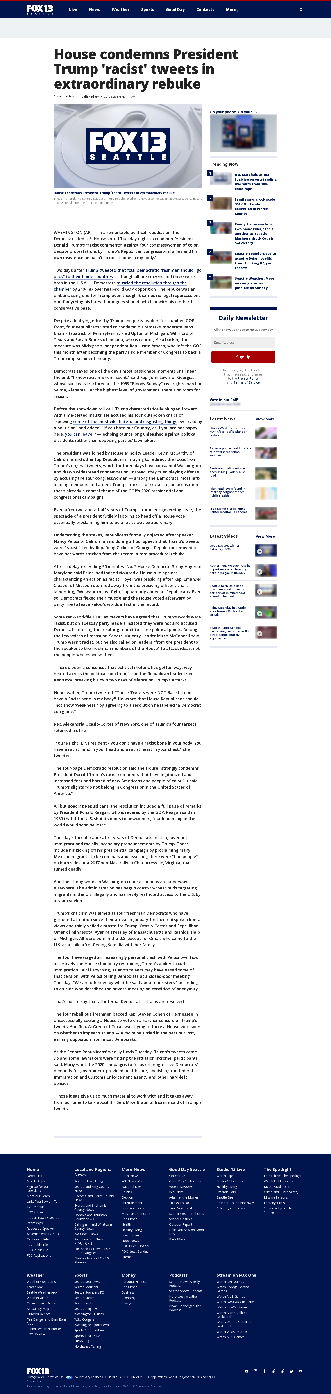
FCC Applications (39, 1255)
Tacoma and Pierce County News (94, 1198)
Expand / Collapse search (301, 9)
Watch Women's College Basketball (234, 1324)
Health (126, 1224)
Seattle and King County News (91, 1188)
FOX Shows (35, 1212)
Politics (127, 1192)
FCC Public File (37, 1244)
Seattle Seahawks (87, 1281)
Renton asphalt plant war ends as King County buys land (227, 471)
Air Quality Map (38, 1308)
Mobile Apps (36, 1181)
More (231, 9)
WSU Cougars (84, 1319)
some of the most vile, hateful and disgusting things (125, 421)
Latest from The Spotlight (283, 1176)
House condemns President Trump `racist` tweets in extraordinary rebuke (114, 193)
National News (132, 1186)
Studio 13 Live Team (232, 1181)
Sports (81, 1275)
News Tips (34, 1176)
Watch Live (177, 1176)
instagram (255, 1371)
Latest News (222, 418)
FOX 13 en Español (135, 1246)
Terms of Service (246, 382)
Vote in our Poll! (224, 399)
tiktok (273, 1371)
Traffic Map (35, 1287)
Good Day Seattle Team (186, 1181)
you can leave (78, 434)
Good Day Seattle (187, 1169)
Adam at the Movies (184, 1197)
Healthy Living (132, 1230)
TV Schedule (36, 1207)
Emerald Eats (226, 1192)
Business (128, 1292)
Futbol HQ (81, 1341)
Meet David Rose (276, 1186)
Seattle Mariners (86, 1287)
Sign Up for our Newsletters (38, 1188)
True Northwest (180, 1208)
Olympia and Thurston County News (90, 1217)
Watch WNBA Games (232, 1331)
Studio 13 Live (231, 1169)
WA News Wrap (133, 1181)
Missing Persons (276, 1197)
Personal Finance (134, 1281)
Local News (130, 1176)
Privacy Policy (248, 378)
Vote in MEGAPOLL (183, 1186)
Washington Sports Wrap (92, 1325)
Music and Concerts (136, 1213)
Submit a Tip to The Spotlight (278, 1210)
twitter (291, 1371)
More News (133, 1169)
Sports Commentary (89, 1330)
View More (265, 418)
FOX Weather (36, 1334)
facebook (264, 1371)
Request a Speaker (40, 1228)
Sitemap (128, 1257)
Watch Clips (225, 1176)
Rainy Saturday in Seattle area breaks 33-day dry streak (228, 611)
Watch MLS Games (231, 1337)
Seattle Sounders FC (89, 1292)
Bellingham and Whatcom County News (93, 1226)
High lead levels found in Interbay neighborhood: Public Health (227, 492)
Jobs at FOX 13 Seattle (43, 1217)
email (300, 1371)
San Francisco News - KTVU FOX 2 (90, 1241)
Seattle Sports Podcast (185, 1291)
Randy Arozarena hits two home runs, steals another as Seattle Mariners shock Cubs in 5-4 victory (254, 233)
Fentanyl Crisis (274, 1203)
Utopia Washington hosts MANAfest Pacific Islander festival (228, 431)
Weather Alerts (37, 1298)
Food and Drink (133, 1208)
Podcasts (178, 1275)
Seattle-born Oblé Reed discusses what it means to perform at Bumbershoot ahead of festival (228, 591)
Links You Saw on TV (42, 1201)
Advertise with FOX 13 (43, 1234)
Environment (131, 1235)
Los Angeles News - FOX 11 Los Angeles (92, 1251)
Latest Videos (224, 536)
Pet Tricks (176, 1192)
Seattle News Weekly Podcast (184, 1283)
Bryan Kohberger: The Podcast (185, 1308)
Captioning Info (38, 1239)
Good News (130, 1240)
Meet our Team (38, 1196)
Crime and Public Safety (281, 1192)
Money (128, 1275)
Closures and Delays (42, 1303)
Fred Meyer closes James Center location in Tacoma (228, 510)
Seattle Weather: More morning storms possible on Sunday (254, 283)
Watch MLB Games (231, 1296)
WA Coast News (86, 1234)
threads (282, 1371)
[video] (266, 550)
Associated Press (65, 96)
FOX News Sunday (135, 1251)
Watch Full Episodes (278, 1181)
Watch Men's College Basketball (232, 1314)
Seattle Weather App (42, 1292)
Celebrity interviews (231, 1208)
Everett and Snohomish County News (91, 1207)
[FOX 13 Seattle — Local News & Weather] (42, 9)
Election (127, 1197)
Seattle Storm (84, 1298)
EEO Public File (37, 1250)
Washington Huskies (89, 1314)
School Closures (181, 1219)
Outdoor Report (180, 1224)
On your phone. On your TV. (234, 111)
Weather (35, 1275)
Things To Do (179, 1203)
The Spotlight (278, 1169)
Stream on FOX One (236, 1275)
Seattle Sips (225, 1197)
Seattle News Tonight (90, 1181)
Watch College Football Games (233, 1289)
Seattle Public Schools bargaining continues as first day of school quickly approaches (230, 633)
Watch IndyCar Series (232, 1307)
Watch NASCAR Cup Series (236, 1302)
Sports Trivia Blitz (87, 1335)
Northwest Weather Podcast (183, 1298)
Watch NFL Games (230, 1281)
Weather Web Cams (41, 1281)
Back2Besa (177, 1239)
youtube (246, 1371)
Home (33, 1169)
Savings (127, 1303)
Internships (35, 1223)
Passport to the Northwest (236, 1203)
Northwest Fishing (87, 1346)
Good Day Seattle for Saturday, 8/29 (225, 547)
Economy (128, 1298)
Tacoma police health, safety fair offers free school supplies (230, 451)
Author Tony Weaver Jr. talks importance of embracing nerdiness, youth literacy (230, 569)
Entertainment (132, 1203)
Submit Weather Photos (186, 1213)
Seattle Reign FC (86, 1308)
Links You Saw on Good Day (186, 1232)
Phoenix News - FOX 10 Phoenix (91, 1260)
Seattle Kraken (84, 1303)
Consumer (129, 1219)
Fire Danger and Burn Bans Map (46, 1321)
